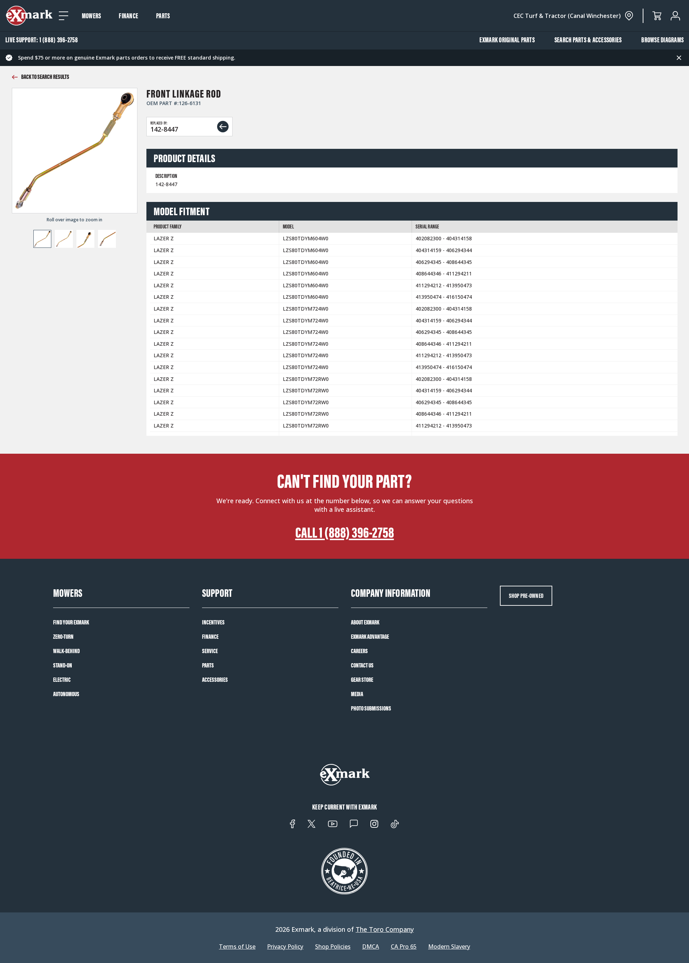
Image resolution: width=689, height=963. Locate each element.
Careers (359, 651)
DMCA (370, 946)
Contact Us (362, 665)
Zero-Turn (63, 636)
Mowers (91, 15)
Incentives (213, 622)
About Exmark (365, 622)
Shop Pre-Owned (526, 596)
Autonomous (66, 694)
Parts (163, 15)
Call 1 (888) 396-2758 (344, 532)
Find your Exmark (71, 622)
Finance (128, 15)
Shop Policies (333, 946)
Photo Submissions (371, 708)
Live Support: (41, 40)
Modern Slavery (449, 946)
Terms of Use (237, 946)
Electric (62, 679)
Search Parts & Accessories (588, 40)
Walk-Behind (66, 651)
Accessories (215, 679)
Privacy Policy (285, 946)
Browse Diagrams (662, 40)
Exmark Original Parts (507, 40)
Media (357, 694)
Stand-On (62, 665)
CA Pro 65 (404, 946)
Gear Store (362, 679)
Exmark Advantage (370, 636)
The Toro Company (385, 929)
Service (210, 651)
